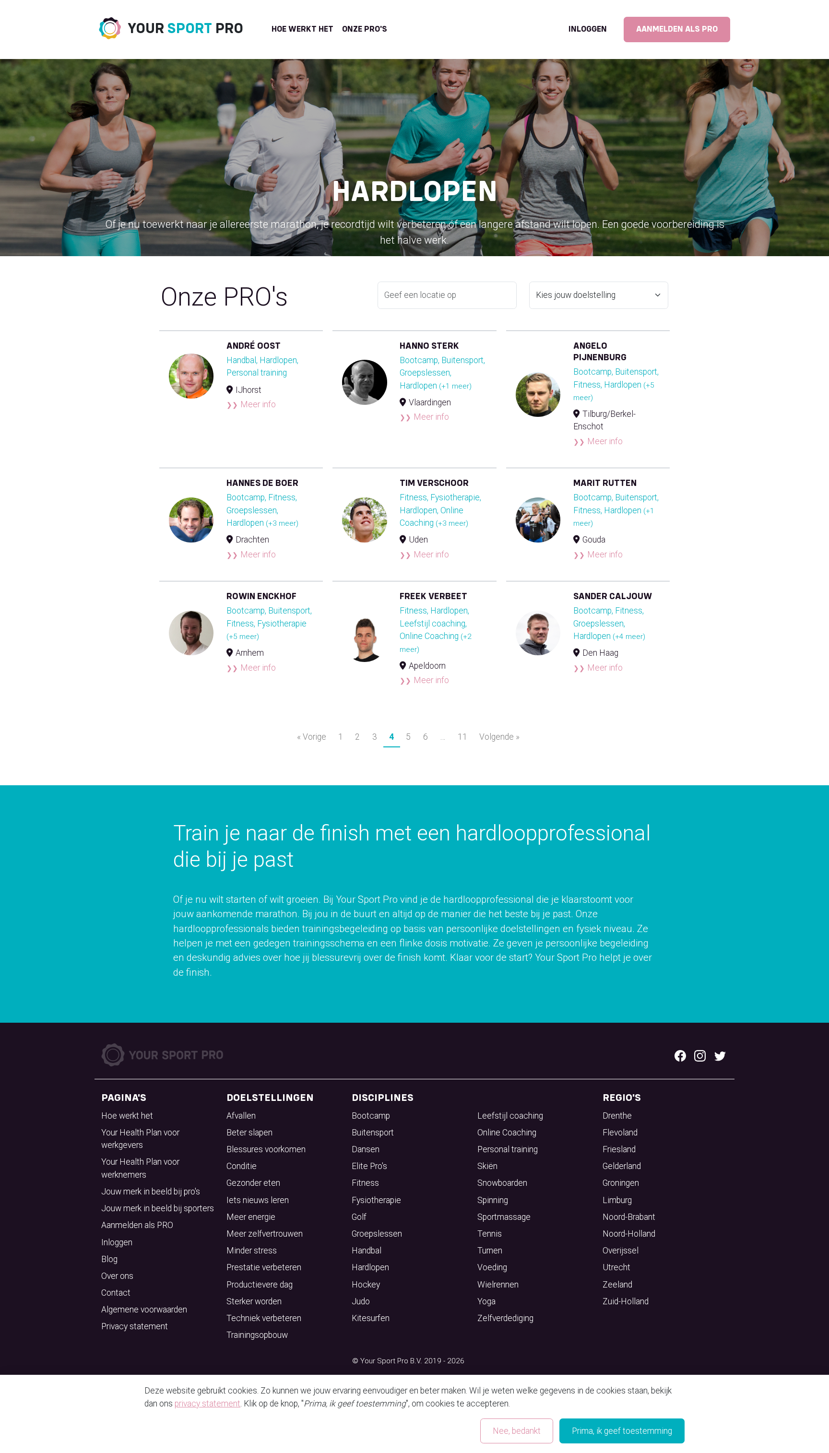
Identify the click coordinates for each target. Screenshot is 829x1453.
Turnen (489, 1250)
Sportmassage (504, 1217)
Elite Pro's (369, 1166)
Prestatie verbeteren (263, 1267)
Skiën (487, 1166)
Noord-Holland (629, 1234)
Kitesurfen (371, 1318)
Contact (115, 1293)
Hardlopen (370, 1267)
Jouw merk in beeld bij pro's (150, 1191)
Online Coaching (506, 1132)
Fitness (365, 1183)
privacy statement (207, 1403)
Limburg (617, 1200)
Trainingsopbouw (257, 1335)
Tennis (489, 1234)
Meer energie (250, 1217)
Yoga (486, 1301)
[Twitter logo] (720, 1055)
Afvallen (241, 1116)
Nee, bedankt (517, 1431)
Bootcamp (371, 1116)
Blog (109, 1259)
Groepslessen (377, 1234)
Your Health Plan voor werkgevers (140, 1139)
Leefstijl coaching (510, 1116)
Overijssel (621, 1250)
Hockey (366, 1284)
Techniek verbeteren (263, 1318)
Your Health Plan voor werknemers (140, 1168)
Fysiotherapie (376, 1200)
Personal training (507, 1149)
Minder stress (251, 1250)
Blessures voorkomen (266, 1149)
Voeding (492, 1267)
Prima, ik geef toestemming (622, 1431)
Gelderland (622, 1166)
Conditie (241, 1166)
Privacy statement (134, 1326)
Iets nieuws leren (257, 1200)
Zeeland (617, 1284)
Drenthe (617, 1116)
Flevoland (620, 1132)
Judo (361, 1301)
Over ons (117, 1276)
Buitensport (373, 1132)
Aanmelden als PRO (677, 29)
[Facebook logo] (680, 1055)
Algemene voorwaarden (144, 1309)
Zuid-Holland (626, 1301)
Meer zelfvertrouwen (264, 1234)
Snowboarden (502, 1183)
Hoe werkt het (302, 29)
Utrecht (616, 1267)
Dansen (365, 1149)
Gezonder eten (253, 1183)
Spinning (492, 1200)
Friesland (619, 1149)
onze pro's (364, 29)
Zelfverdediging (505, 1318)
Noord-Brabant (629, 1217)
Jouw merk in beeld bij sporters (157, 1208)
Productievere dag (259, 1284)
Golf (359, 1217)
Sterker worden (254, 1301)
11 (462, 737)
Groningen (621, 1183)
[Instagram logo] (700, 1055)
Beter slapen (249, 1132)
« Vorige (311, 737)
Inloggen (587, 29)
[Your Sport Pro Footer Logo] (163, 1054)
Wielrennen (498, 1284)
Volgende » (499, 737)
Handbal (366, 1250)
